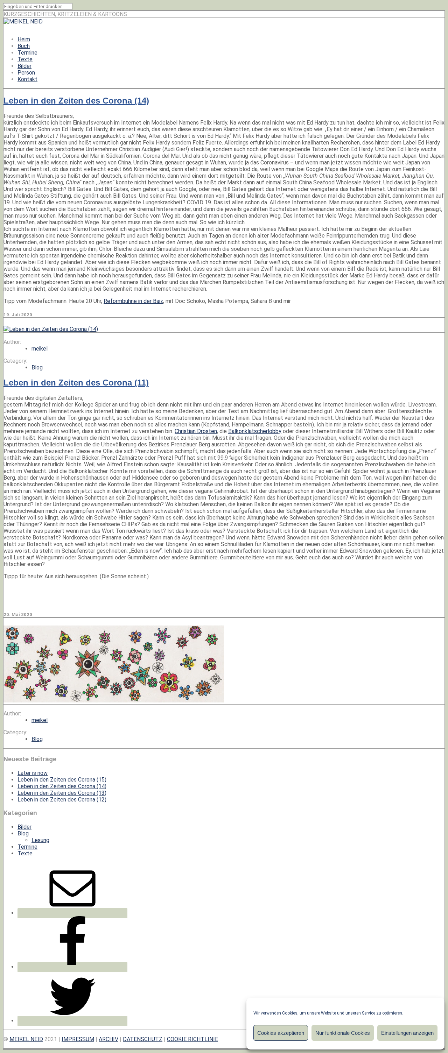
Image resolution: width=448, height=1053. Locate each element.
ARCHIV (108, 1039)
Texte (25, 59)
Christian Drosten (196, 431)
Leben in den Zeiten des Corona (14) (76, 100)
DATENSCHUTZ (142, 1039)
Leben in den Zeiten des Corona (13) (62, 793)
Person (26, 72)
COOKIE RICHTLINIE (192, 1039)
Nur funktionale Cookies (342, 1033)
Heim (24, 39)
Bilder (24, 66)
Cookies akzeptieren (280, 1033)
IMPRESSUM (78, 1039)
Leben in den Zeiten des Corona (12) (62, 799)
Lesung (40, 840)
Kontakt (27, 79)
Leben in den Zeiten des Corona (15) (62, 779)
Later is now (33, 773)
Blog (37, 367)
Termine (27, 52)
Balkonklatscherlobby (254, 431)
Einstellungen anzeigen (407, 1033)
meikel (39, 348)
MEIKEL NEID (26, 1039)
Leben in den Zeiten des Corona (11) (76, 382)
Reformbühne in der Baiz (133, 301)
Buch (24, 46)
